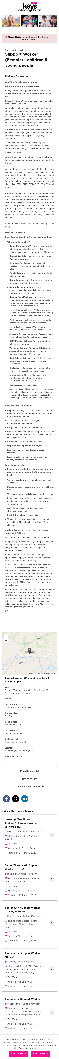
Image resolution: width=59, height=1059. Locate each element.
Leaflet (31, 674)
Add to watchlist (30, 771)
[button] (29, 651)
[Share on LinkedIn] (24, 798)
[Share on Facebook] (6, 798)
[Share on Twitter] (15, 798)
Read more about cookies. (32, 1048)
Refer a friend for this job (31, 786)
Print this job (30, 779)
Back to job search (14, 50)
